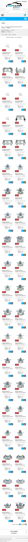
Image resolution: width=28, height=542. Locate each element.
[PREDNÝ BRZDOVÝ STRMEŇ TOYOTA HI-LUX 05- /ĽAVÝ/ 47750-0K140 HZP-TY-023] (7, 462)
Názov (8, 30)
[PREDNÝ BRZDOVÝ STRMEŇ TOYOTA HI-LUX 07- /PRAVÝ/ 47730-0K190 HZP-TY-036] (20, 487)
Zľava (10, 34)
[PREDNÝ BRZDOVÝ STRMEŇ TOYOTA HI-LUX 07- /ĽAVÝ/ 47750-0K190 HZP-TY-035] (7, 487)
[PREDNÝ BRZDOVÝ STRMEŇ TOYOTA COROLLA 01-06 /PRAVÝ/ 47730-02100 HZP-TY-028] (20, 366)
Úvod (2, 26)
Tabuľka (8, 31)
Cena (12, 30)
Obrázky (3, 31)
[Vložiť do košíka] (12, 61)
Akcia (6, 34)
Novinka (14, 34)
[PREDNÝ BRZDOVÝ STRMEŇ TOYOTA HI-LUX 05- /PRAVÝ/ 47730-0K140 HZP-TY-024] (20, 462)
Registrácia (24, 1)
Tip (3, 34)
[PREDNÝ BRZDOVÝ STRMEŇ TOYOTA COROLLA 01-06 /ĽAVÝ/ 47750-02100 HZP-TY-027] (7, 366)
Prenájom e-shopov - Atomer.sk (22, 538)
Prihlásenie (18, 1)
